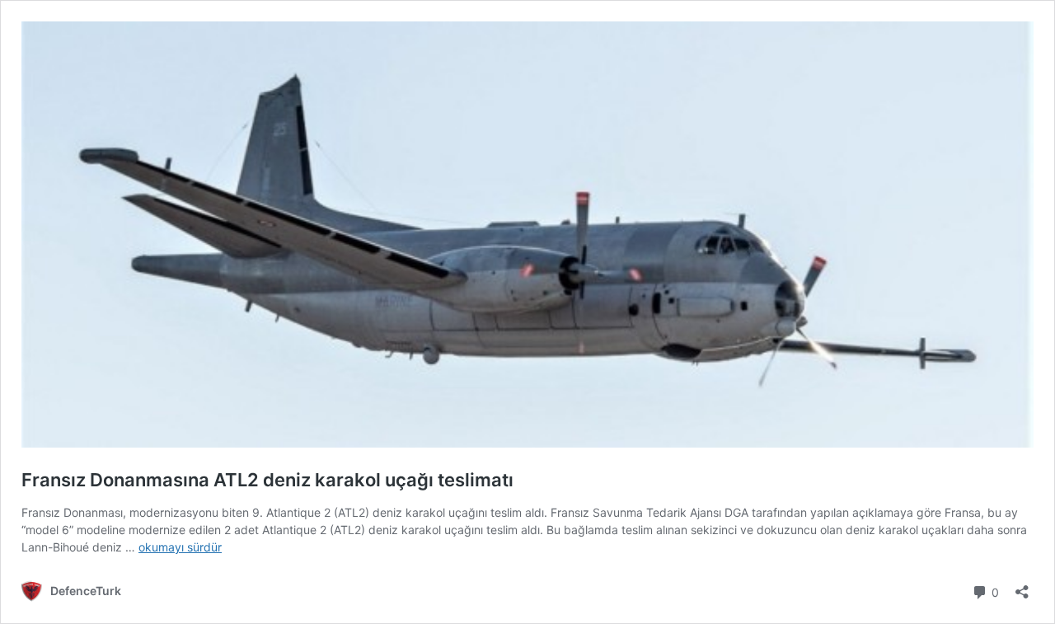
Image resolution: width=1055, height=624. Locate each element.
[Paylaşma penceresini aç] (1022, 586)
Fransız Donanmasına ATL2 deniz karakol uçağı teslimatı (267, 479)
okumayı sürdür (180, 547)
